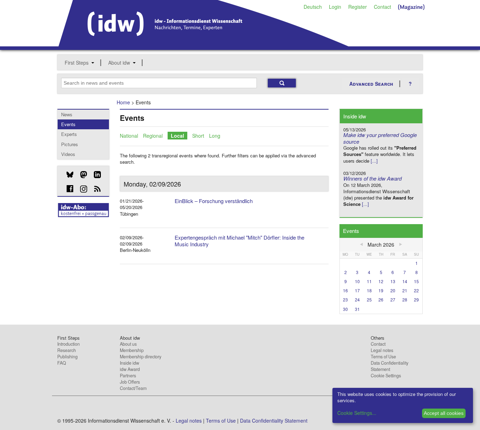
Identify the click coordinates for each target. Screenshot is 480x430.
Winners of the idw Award (372, 178)
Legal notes (382, 350)
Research (66, 350)
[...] (374, 160)
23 (345, 299)
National (129, 135)
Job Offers (130, 382)
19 (380, 290)
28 (404, 299)
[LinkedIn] (95, 174)
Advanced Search (371, 83)
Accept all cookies (443, 413)
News (66, 114)
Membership (132, 350)
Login (335, 6)
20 (392, 290)
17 (357, 290)
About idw (119, 62)
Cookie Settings (386, 375)
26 (380, 299)
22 (416, 290)
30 (345, 309)
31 (357, 309)
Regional (153, 135)
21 (404, 290)
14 (404, 281)
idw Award (130, 369)
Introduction (68, 344)
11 (369, 281)
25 (369, 299)
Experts (69, 134)
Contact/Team (133, 388)
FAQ (61, 363)
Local (177, 135)
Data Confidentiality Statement (389, 366)
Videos (68, 154)
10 (357, 281)
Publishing (67, 356)
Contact (382, 6)
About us (128, 344)
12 (380, 281)
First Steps (77, 62)
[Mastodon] (81, 174)
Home (123, 102)
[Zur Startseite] (203, 43)
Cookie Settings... (356, 412)
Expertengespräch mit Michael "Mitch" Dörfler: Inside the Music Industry (239, 241)
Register (357, 6)
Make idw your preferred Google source (380, 138)
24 (357, 299)
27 (392, 299)
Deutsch (313, 6)
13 (392, 281)
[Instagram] (81, 189)
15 (416, 281)
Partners (128, 375)
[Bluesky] (67, 174)
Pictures (69, 144)
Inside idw (129, 363)
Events (68, 124)
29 (416, 299)
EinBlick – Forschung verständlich (214, 200)
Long (214, 135)
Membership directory (140, 356)
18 (369, 290)
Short (198, 135)
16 (345, 290)
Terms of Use (383, 356)
